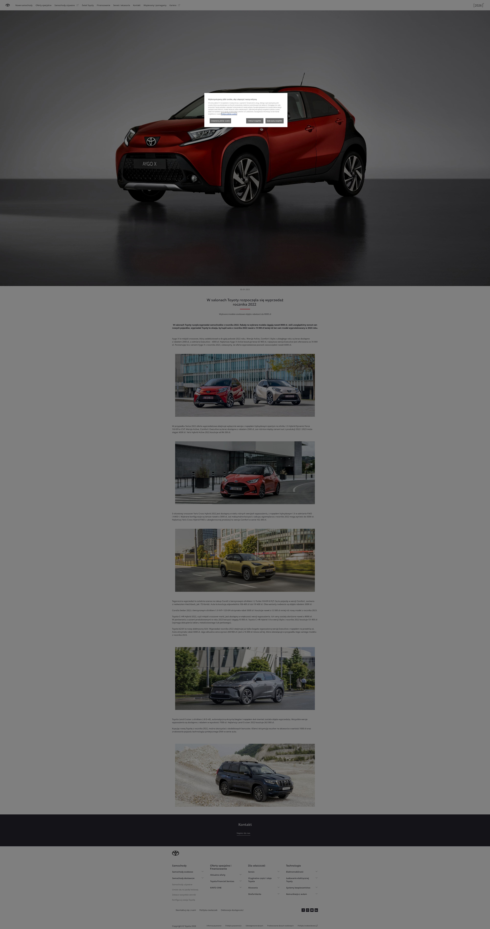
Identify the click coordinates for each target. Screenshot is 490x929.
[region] (245, 110)
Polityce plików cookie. (229, 114)
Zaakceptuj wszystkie (274, 121)
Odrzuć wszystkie (254, 121)
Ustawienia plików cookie (220, 121)
